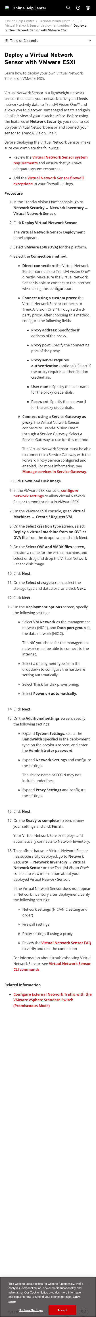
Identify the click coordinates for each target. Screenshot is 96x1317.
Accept (62, 1310)
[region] (48, 1297)
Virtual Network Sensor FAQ (66, 942)
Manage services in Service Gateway (54, 471)
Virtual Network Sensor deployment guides (37, 25)
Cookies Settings (31, 1310)
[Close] (89, 1284)
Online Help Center (19, 21)
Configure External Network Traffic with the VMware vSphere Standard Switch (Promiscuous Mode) (52, 1000)
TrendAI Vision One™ (55, 21)
